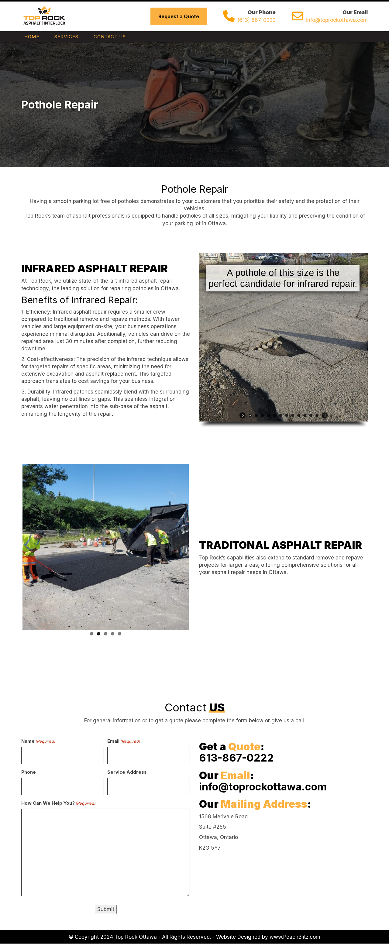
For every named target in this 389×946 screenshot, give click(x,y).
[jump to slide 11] (311, 415)
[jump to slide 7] (287, 415)
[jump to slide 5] (274, 415)
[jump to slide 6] (280, 415)
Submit (105, 909)
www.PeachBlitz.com (295, 937)
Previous (13, 545)
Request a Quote (178, 16)
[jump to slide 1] (250, 415)
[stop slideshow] (324, 415)
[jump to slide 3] (262, 415)
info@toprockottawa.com (337, 20)
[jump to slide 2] (256, 415)
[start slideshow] (243, 415)
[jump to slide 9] (299, 415)
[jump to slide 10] (305, 415)
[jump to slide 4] (268, 415)
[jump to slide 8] (293, 415)
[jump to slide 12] (317, 415)
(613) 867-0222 (256, 20)
